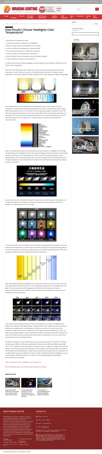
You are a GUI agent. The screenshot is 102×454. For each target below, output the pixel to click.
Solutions (13, 17)
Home (6, 16)
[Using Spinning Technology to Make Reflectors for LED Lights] (85, 62)
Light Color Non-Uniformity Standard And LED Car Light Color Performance (12, 392)
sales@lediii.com (45, 426)
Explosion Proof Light (39, 367)
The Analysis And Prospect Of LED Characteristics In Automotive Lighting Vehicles (28, 393)
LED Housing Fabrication (42, 16)
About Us (72, 16)
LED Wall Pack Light (27, 367)
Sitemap (29, 451)
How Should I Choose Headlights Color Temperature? (25, 362)
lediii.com (13, 451)
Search (74, 22)
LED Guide (95, 16)
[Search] (97, 9)
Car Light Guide (14, 24)
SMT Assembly (64, 16)
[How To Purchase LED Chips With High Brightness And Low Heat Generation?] (85, 99)
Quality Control (54, 16)
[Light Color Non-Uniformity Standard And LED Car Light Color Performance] (85, 137)
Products (22, 16)
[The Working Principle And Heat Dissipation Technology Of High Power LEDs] (85, 118)
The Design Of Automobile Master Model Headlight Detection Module (43, 392)
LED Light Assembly (30, 16)
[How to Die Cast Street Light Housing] (85, 43)
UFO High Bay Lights (14, 367)
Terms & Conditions (21, 451)
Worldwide (80, 16)
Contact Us (88, 16)
